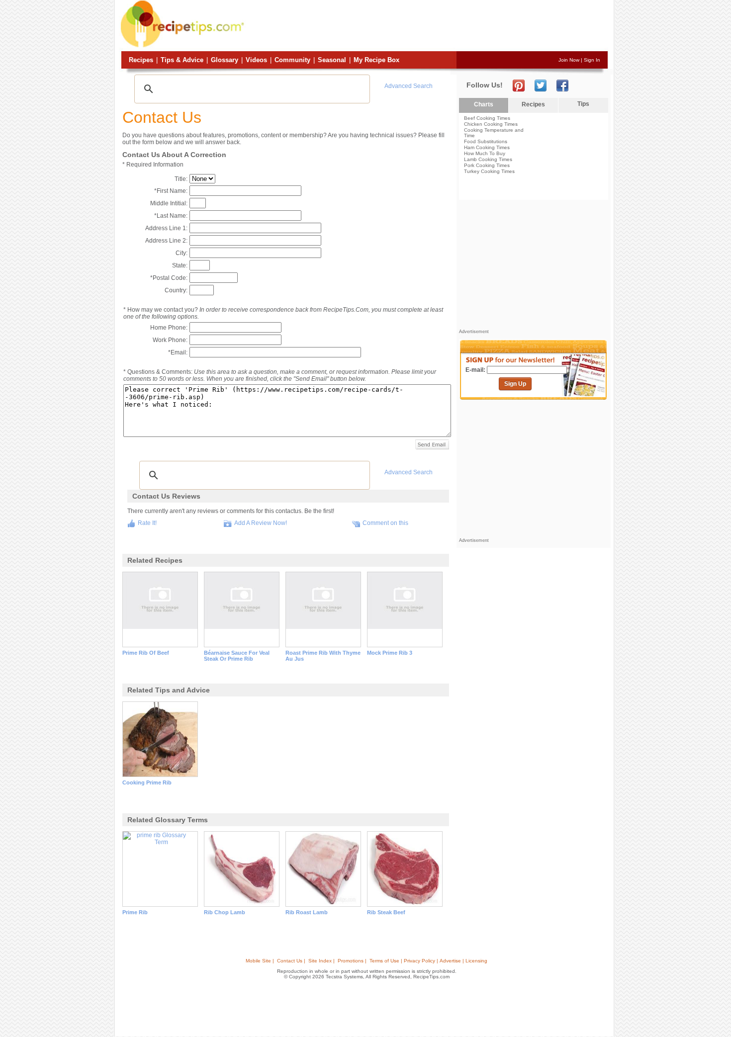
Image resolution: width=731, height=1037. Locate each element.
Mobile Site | (260, 960)
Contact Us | (291, 960)
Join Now (568, 60)
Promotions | (352, 960)
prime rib (135, 912)
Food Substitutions (485, 141)
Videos (256, 60)
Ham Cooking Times (487, 147)
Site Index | (321, 960)
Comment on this (385, 522)
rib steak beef (386, 912)
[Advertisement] (427, 26)
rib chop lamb (224, 912)
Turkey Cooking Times (489, 171)
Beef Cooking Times (487, 118)
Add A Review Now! (260, 522)
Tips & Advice (182, 60)
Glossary (224, 60)
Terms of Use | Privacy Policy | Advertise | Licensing (428, 960)
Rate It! (147, 522)
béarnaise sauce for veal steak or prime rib (237, 656)
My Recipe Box (376, 60)
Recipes (141, 60)
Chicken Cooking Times (491, 124)
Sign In (592, 60)
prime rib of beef (145, 653)
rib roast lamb (306, 912)
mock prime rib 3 (389, 653)
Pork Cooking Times (487, 165)
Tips (583, 103)
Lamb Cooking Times (488, 159)
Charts (483, 104)
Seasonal (332, 60)
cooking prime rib (147, 782)
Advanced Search (408, 86)
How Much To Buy (484, 153)
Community (292, 60)
